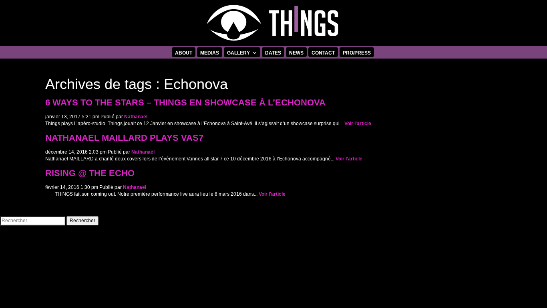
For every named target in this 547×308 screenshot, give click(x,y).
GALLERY (238, 53)
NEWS (296, 53)
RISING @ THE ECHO (90, 173)
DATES (273, 53)
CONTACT (323, 53)
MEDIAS (209, 53)
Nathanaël (135, 117)
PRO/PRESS (357, 53)
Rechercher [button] (82, 220)
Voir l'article (357, 123)
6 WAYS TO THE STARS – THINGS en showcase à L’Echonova (185, 102)
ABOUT (183, 53)
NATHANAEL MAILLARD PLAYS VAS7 (124, 138)
